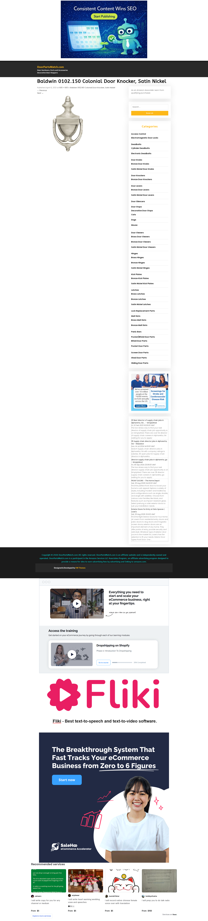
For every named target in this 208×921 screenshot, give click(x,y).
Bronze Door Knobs (140, 164)
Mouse (134, 225)
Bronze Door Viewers (141, 242)
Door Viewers (137, 232)
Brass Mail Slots (138, 320)
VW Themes (80, 568)
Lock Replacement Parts (143, 311)
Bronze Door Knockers (141, 179)
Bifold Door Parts (139, 341)
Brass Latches (138, 294)
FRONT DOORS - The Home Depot (145, 480)
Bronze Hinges (138, 262)
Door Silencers (138, 201)
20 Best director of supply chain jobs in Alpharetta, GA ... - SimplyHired (147, 421)
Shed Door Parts (139, 357)
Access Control (138, 134)
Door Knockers (138, 175)
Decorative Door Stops (142, 210)
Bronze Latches (138, 299)
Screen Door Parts (140, 352)
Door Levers (136, 186)
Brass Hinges (137, 257)
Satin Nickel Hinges (140, 268)
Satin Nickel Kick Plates (142, 283)
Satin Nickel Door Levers (142, 195)
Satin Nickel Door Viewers (143, 247)
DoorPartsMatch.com (50, 66)
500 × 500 (63, 87)
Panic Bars (136, 331)
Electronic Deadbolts (141, 153)
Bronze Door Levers (140, 189)
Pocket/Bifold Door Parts (143, 337)
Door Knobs (136, 160)
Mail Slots (135, 316)
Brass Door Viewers (140, 236)
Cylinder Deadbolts (140, 148)
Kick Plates (136, 274)
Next (40, 93)
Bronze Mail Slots (139, 325)
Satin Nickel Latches (141, 304)
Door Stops (136, 206)
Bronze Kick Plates (140, 278)
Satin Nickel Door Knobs (142, 169)
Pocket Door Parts (140, 346)
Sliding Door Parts (139, 363)
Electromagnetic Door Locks (144, 138)
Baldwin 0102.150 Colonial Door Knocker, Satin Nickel (92, 87)
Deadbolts (136, 144)
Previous (42, 90)
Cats (133, 214)
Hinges (134, 253)
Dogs (133, 219)
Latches (135, 290)
